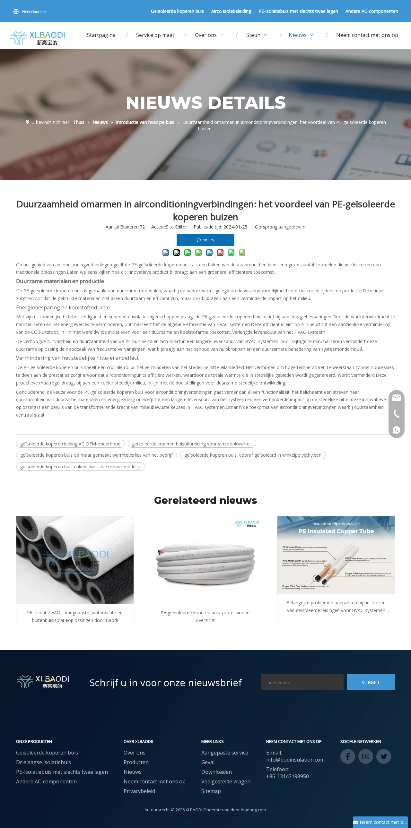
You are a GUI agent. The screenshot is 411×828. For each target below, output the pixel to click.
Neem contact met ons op (155, 781)
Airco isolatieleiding (231, 11)
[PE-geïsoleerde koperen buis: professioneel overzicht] (205, 560)
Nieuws (133, 771)
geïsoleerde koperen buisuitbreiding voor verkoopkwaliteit (192, 444)
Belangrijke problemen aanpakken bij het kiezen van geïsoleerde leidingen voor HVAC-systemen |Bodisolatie (336, 606)
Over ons (134, 752)
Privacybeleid (139, 791)
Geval (207, 762)
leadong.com (253, 810)
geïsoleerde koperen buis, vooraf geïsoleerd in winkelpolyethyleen (252, 455)
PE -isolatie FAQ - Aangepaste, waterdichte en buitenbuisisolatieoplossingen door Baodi (75, 616)
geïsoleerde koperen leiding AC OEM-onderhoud (70, 444)
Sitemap (211, 791)
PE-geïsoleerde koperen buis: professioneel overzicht (205, 616)
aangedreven (291, 227)
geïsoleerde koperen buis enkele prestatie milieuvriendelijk (80, 466)
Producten (136, 762)
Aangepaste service (224, 752)
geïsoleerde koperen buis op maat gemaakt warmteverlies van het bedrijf (96, 455)
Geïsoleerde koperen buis (177, 11)
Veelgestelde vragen (225, 781)
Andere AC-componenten (371, 11)
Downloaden (216, 771)
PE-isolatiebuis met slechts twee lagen (298, 11)
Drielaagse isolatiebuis (43, 762)
